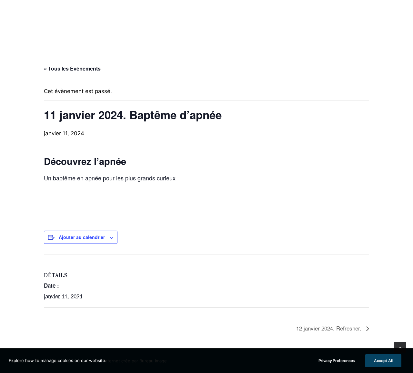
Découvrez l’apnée (85, 161)
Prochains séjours (85, 22)
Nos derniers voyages (371, 22)
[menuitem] (32, 23)
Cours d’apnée (32, 22)
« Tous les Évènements (72, 68)
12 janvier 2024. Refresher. (329, 328)
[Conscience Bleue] (206, 23)
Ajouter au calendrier (82, 237)
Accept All (383, 360)
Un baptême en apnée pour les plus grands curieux (110, 178)
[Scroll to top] (400, 347)
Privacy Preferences (336, 360)
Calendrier (317, 22)
